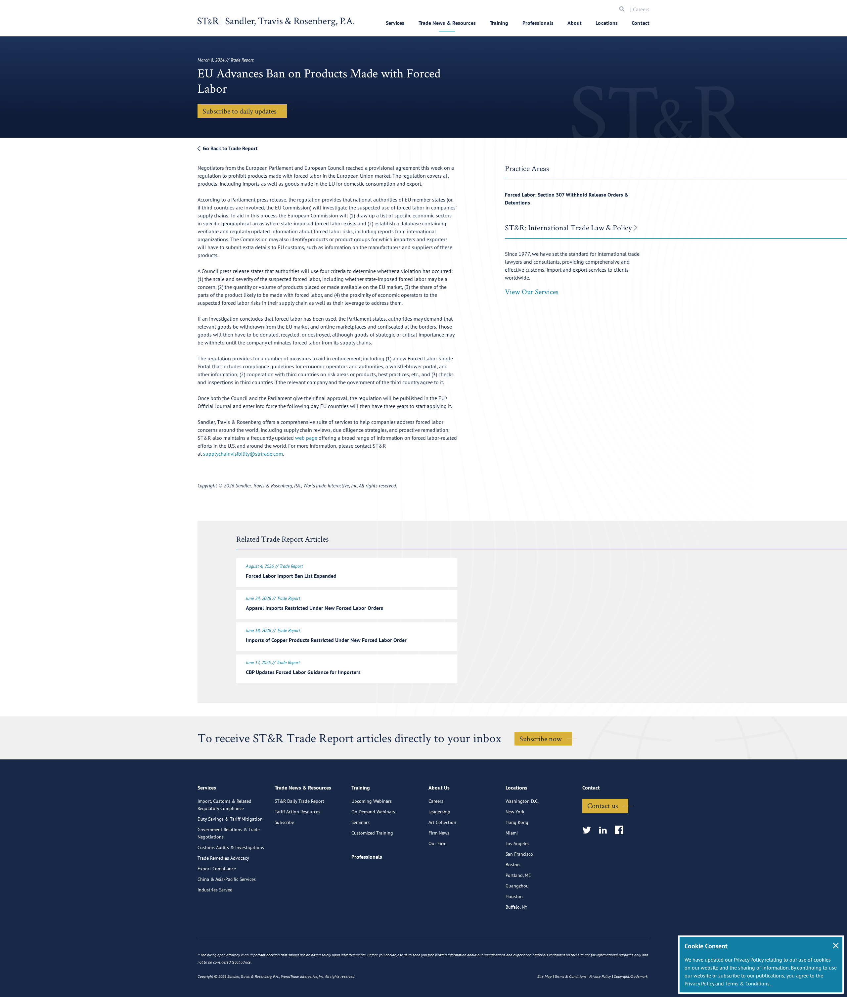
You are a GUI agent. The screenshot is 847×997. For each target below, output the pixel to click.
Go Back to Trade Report (229, 148)
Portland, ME (518, 875)
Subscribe (284, 822)
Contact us (602, 805)
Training (499, 23)
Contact (640, 23)
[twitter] (588, 830)
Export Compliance (217, 869)
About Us (439, 787)
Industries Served (215, 890)
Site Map (544, 976)
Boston (513, 865)
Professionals (538, 23)
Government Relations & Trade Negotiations (229, 833)
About (574, 23)
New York (515, 812)
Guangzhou (517, 886)
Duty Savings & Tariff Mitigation (230, 819)
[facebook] (621, 830)
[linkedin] (605, 830)
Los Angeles (517, 843)
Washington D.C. (522, 801)
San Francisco (519, 854)
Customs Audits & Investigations (231, 847)
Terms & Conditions (747, 983)
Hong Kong (517, 822)
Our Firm (437, 843)
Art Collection (442, 822)
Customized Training (372, 833)
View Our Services (531, 291)
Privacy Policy (699, 983)
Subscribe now (540, 738)
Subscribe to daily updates (239, 110)
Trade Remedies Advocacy (223, 858)
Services (395, 23)
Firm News (438, 833)
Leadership (439, 812)
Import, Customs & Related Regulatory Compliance (224, 804)
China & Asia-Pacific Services (227, 879)
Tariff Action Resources (297, 812)
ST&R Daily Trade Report (299, 801)
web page (306, 437)
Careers (641, 9)
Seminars (360, 822)
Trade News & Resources (447, 23)
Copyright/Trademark (630, 976)
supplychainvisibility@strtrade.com (243, 453)
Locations (607, 23)
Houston (514, 896)
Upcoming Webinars (371, 801)
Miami (512, 833)
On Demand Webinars (373, 812)
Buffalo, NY (516, 907)
